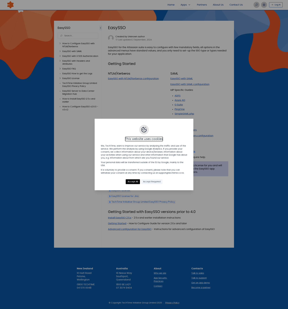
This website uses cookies (144, 139)
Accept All (133, 182)
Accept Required (151, 182)
